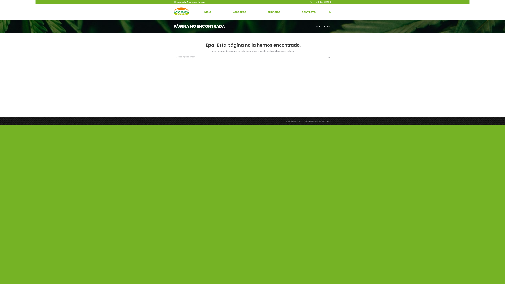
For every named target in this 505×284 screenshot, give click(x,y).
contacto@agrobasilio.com (191, 2)
